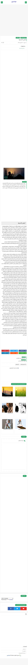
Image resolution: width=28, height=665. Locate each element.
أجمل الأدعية (21, 48)
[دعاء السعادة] (20, 408)
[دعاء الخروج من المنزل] (7, 391)
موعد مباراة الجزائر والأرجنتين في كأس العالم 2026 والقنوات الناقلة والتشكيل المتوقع (13, 183)
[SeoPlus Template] (20, 655)
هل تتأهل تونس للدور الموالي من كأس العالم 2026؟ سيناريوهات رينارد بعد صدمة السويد (13, 186)
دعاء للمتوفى (10, 413)
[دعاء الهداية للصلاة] (20, 424)
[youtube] (23, 608)
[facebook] (11, 608)
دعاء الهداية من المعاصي (8, 429)
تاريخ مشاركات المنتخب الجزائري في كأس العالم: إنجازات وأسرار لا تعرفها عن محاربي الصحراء (13, 184)
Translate (11, 599)
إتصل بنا (24, 651)
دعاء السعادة (23, 413)
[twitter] (17, 608)
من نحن (24, 649)
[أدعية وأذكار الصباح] (20, 391)
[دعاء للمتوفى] (7, 408)
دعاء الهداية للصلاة (22, 429)
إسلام (18, 37)
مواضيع (14, 2)
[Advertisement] (14, 21)
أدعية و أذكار (23, 37)
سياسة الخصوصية (22, 653)
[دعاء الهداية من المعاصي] (7, 424)
